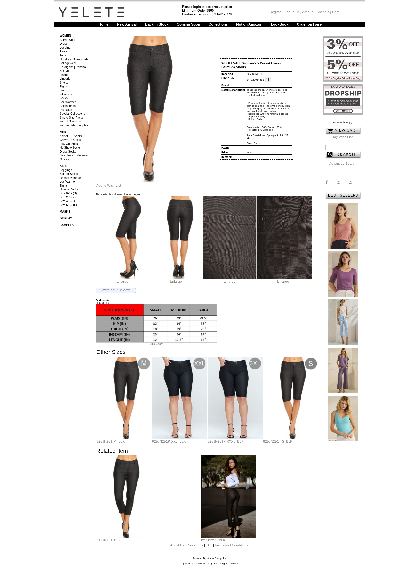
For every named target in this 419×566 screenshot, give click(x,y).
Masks (65, 211)
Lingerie (65, 78)
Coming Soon (188, 24)
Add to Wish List (108, 185)
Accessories (68, 105)
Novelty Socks (69, 189)
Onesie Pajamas (70, 177)
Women (65, 35)
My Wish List (343, 137)
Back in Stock (156, 24)
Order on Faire (309, 24)
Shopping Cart (328, 12)
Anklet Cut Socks (71, 136)
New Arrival (127, 24)
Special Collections (72, 113)
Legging (65, 47)
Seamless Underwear (74, 155)
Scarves (65, 70)
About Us (177, 545)
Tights (64, 86)
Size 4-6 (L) (67, 201)
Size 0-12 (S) (68, 193)
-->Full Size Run (70, 121)
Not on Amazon (249, 24)
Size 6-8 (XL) (68, 205)
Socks (64, 98)
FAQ (209, 545)
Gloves (64, 159)
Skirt (62, 90)
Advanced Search (342, 163)
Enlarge (122, 281)
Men (63, 132)
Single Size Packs (71, 117)
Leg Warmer (68, 102)
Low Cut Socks (69, 143)
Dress (63, 43)
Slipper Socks (69, 173)
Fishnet (64, 74)
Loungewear (68, 63)
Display (66, 218)
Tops (63, 55)
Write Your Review (116, 290)
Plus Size (66, 109)
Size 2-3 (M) (68, 197)
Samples (67, 225)
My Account (305, 12)
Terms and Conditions (231, 545)
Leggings (66, 170)
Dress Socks (68, 151)
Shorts (64, 82)
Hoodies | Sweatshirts (74, 59)
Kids (63, 166)
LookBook (279, 24)
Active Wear (67, 39)
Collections (218, 24)
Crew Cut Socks (70, 139)
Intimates (66, 94)
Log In (289, 12)
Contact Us (194, 545)
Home (103, 24)
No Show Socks (70, 147)
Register (276, 12)
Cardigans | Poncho (73, 67)
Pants (63, 51)
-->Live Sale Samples (74, 125)
